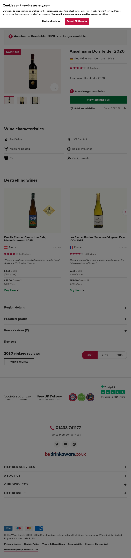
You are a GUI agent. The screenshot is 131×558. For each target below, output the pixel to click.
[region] (65, 14)
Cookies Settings (51, 21)
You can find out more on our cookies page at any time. (80, 14)
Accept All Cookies (77, 21)
